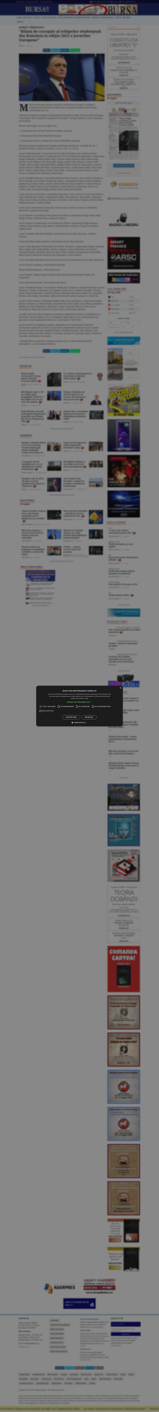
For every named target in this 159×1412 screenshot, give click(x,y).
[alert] (79, 706)
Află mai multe (83, 698)
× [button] (120, 688)
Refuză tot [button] (89, 717)
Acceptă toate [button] (71, 717)
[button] (79, 702)
